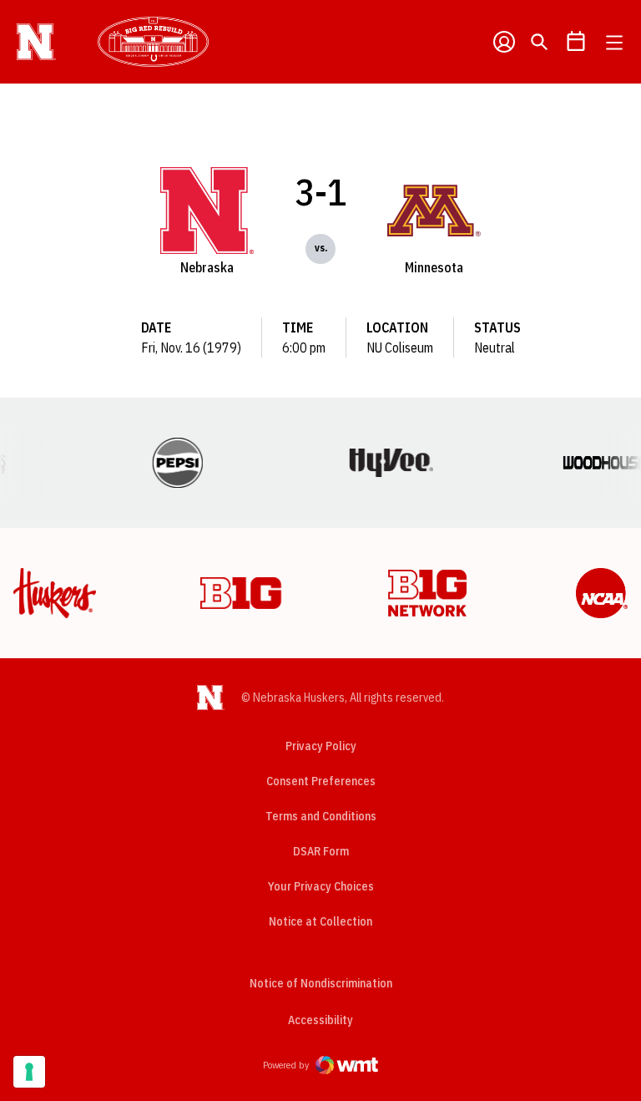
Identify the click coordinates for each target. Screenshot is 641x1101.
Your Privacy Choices (321, 886)
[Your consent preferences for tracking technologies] (29, 1072)
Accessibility (320, 1019)
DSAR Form (321, 851)
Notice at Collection (320, 921)
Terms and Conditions (320, 816)
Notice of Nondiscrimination (321, 983)
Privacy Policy (320, 745)
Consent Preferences (321, 781)
